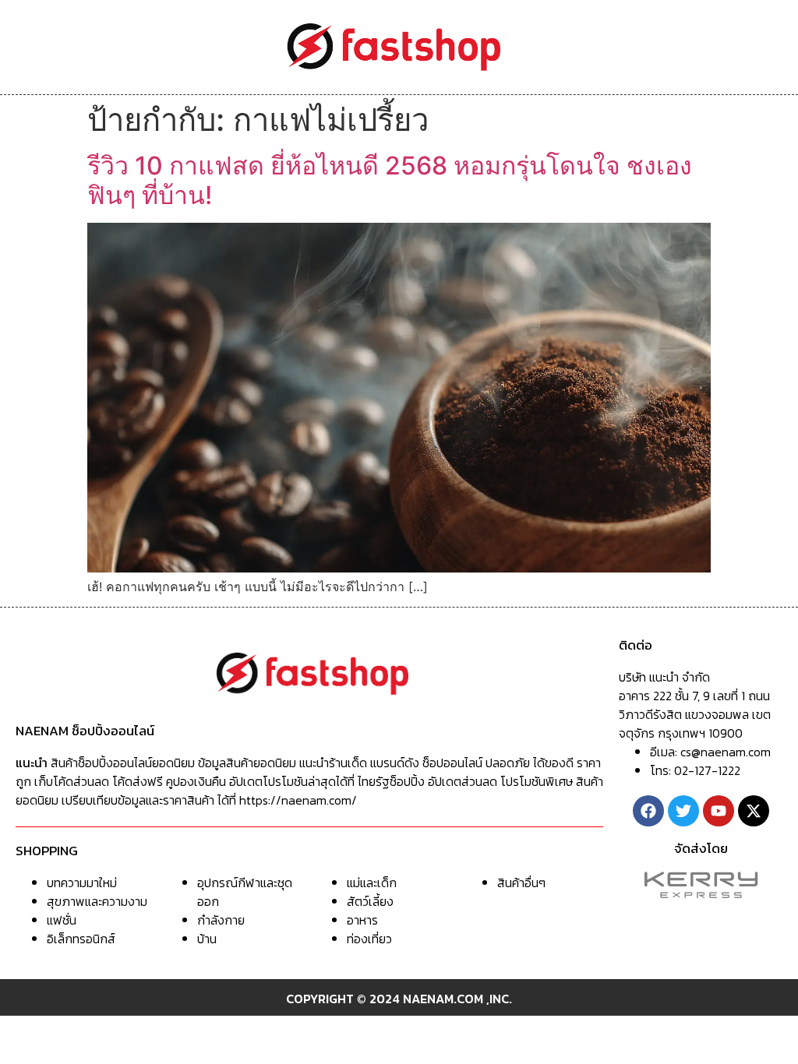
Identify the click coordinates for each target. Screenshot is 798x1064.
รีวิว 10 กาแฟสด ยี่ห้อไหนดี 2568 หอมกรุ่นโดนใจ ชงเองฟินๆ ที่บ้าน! (389, 180)
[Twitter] (683, 810)
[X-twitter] (753, 810)
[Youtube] (718, 810)
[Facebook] (648, 810)
